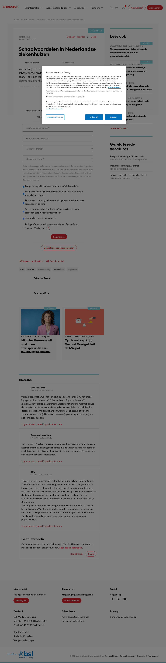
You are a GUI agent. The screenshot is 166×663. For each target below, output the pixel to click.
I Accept (113, 117)
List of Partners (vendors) (54, 109)
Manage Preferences (55, 117)
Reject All (94, 117)
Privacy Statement (114, 87)
